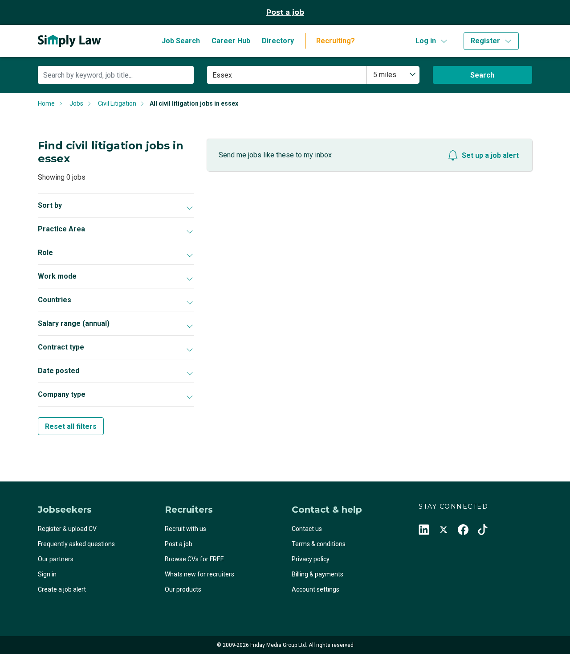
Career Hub (231, 41)
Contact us (307, 528)
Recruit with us (185, 528)
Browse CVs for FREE (194, 559)
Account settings (315, 589)
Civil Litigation (117, 103)
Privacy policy (311, 559)
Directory (278, 41)
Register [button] (485, 41)
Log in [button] (425, 41)
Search (482, 75)
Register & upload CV (67, 528)
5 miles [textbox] (384, 74)
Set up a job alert (490, 155)
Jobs (76, 103)
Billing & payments (317, 574)
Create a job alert (62, 589)
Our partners (55, 559)
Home (46, 103)
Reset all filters (71, 426)
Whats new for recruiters (199, 574)
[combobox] (392, 75)
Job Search (181, 41)
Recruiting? (335, 41)
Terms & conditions (319, 543)
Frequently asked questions (76, 543)
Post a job (285, 12)
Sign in (47, 574)
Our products (183, 589)
